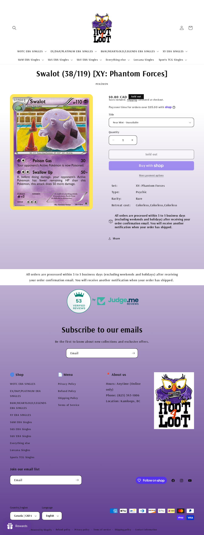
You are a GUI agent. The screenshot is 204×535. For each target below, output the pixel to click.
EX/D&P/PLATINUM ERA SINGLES (25, 393)
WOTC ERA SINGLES (22, 384)
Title (111, 114)
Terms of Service (68, 405)
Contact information (146, 529)
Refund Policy (67, 391)
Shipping (132, 99)
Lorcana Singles (20, 450)
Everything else (20, 443)
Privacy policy (82, 529)
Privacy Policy (67, 384)
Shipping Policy (68, 398)
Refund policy (63, 529)
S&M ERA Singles (21, 422)
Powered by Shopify (41, 529)
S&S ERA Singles (20, 429)
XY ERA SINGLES (20, 415)
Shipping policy (123, 529)
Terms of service (102, 529)
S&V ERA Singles (20, 436)
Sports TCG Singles (22, 457)
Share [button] (116, 238)
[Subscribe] (133, 353)
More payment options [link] (151, 175)
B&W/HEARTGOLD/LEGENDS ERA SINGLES (28, 405)
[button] (14, 28)
